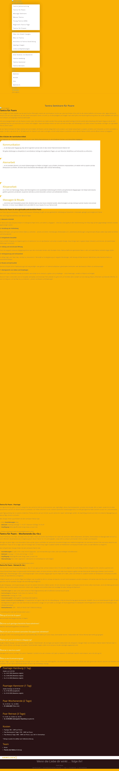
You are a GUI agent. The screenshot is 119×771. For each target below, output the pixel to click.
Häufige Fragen (18, 45)
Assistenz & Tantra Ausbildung (24, 41)
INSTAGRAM (15, 90)
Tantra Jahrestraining (21, 6)
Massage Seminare (20, 13)
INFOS (14, 31)
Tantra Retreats (19, 65)
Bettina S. (17, 85)
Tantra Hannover (19, 62)
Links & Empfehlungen (21, 49)
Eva (14, 81)
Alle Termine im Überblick (23, 54)
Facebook (73, 768)
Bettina (16, 74)
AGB (65, 768)
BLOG (13, 69)
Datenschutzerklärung (52, 768)
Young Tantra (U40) (20, 21)
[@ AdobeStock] (56, 354)
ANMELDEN (8, 757)
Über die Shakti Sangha (22, 34)
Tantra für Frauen (19, 28)
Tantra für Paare (19, 10)
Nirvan (15, 77)
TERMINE (14, 52)
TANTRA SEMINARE (17, 3)
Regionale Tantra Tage (21, 24)
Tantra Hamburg (19, 58)
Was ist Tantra (18, 38)
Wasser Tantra (18, 17)
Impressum (36, 768)
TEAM (13, 71)
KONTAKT (14, 88)
